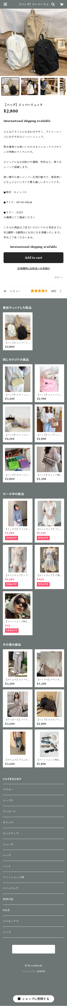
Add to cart (33, 257)
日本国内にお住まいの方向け (33, 268)
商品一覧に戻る (33, 949)
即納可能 (8, 899)
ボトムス (8, 822)
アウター (8, 789)
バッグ (7, 855)
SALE (6, 910)
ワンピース (9, 811)
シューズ (8, 844)
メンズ (7, 932)
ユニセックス (11, 921)
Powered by (29, 971)
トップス (8, 800)
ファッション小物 (13, 877)
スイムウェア (11, 888)
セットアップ (11, 833)
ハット (7, 866)
